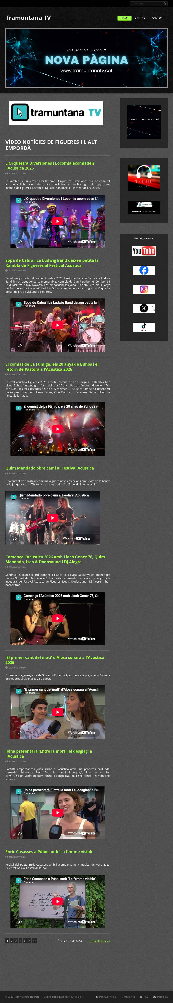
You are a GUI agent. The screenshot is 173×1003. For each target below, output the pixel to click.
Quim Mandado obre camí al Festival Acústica (49, 468)
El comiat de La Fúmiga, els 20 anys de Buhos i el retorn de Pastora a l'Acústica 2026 (52, 366)
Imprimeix (162, 996)
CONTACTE (158, 18)
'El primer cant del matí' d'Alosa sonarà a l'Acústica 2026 (54, 660)
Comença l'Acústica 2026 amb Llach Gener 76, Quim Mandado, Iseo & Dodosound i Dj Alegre (55, 559)
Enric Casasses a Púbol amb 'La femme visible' (49, 851)
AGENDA (140, 18)
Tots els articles (100, 941)
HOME (124, 18)
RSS (146, 996)
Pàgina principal (107, 996)
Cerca (165, 3)
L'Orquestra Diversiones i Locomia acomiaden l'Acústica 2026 (49, 165)
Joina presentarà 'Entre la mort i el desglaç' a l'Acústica (48, 753)
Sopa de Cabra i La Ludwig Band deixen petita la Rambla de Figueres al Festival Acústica (52, 263)
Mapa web (129, 996)
